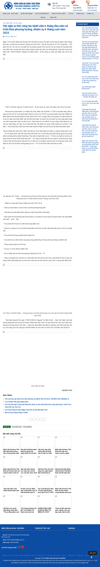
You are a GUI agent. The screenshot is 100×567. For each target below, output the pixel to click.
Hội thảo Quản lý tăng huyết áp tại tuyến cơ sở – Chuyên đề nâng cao (90, 95)
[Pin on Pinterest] (41, 419)
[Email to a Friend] (37, 419)
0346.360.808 (77, 10)
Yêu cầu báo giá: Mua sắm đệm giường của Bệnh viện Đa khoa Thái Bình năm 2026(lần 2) (37, 399)
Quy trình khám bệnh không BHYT (89, 88)
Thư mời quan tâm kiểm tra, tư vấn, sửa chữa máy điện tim (90, 103)
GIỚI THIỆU (14, 13)
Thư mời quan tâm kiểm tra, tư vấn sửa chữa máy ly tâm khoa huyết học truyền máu (90, 79)
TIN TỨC (70, 13)
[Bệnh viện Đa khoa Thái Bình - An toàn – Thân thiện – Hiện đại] (21, 5)
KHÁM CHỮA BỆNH (26, 13)
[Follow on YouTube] (22, 547)
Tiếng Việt (53, 17)
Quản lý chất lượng (59, 13)
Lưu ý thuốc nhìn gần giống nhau (16, 402)
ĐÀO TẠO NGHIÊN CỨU (42, 13)
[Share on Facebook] (30, 419)
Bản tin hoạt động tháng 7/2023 (16, 412)
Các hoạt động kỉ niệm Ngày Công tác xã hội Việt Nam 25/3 (26, 410)
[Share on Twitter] (34, 419)
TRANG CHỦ (6, 13)
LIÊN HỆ (42, 17)
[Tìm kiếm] (98, 15)
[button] (94, 560)
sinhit (15, 36)
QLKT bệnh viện (7, 23)
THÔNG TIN (90, 13)
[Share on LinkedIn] (44, 419)
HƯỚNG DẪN (80, 13)
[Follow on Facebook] (19, 547)
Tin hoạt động (17, 23)
